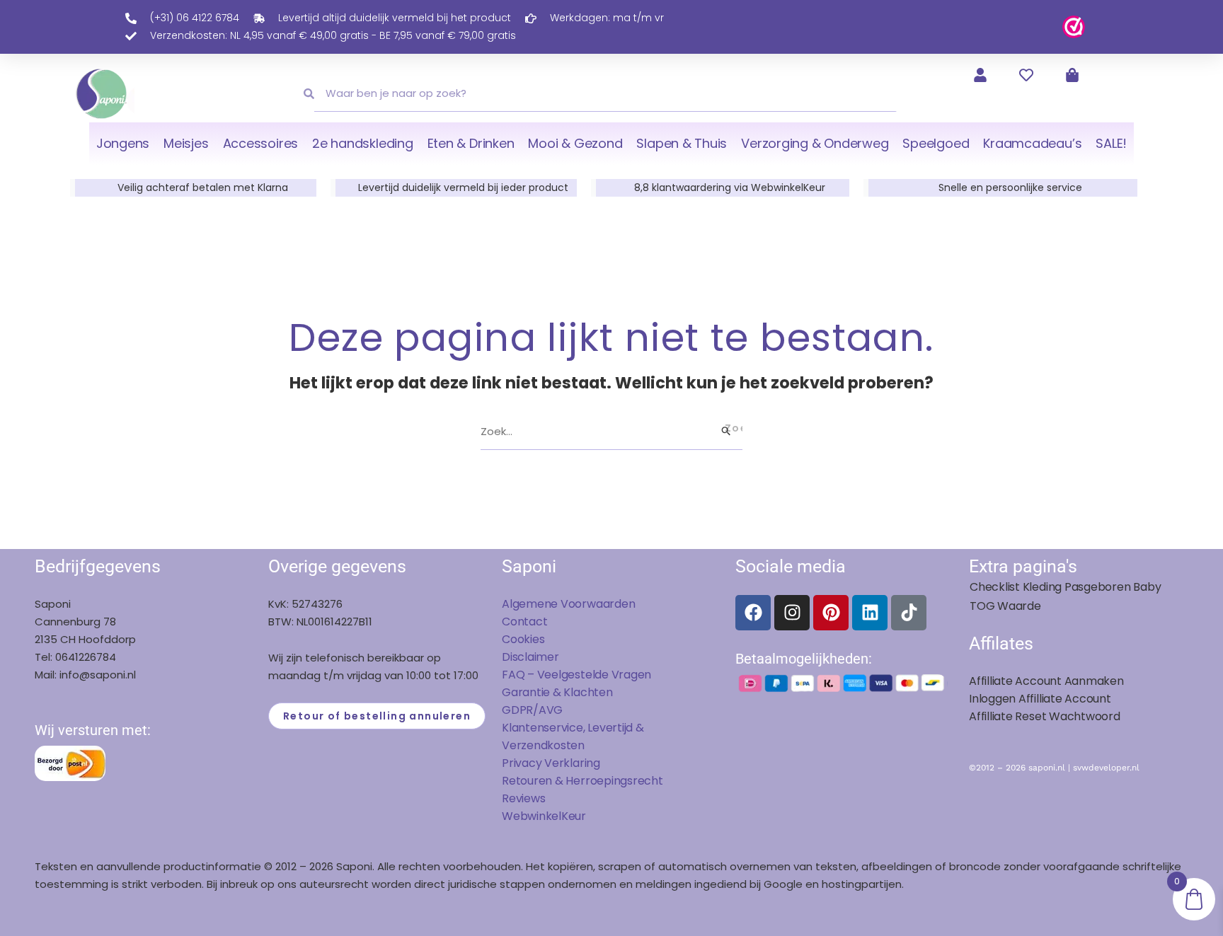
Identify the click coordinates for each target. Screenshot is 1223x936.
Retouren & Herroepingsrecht (582, 781)
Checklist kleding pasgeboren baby (1065, 587)
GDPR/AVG (532, 710)
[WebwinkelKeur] (1073, 26)
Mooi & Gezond (575, 143)
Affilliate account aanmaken (1046, 681)
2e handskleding (362, 143)
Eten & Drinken (471, 143)
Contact (524, 621)
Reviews (523, 798)
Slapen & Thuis (681, 143)
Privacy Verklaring (551, 763)
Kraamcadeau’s (1032, 143)
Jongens (122, 143)
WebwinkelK (535, 816)
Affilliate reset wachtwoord (1044, 716)
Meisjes (185, 143)
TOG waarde (1005, 606)
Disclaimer (530, 657)
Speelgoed (935, 143)
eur (577, 816)
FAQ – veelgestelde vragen (576, 674)
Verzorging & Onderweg (814, 143)
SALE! (1111, 143)
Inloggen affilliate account (1040, 699)
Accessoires (260, 143)
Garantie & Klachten (557, 692)
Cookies (523, 639)
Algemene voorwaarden (568, 604)
